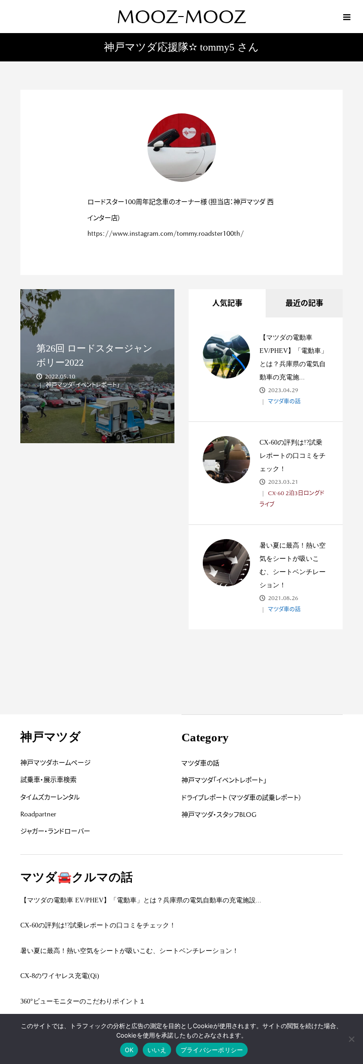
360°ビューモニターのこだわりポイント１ (83, 1001)
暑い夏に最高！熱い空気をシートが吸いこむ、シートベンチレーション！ (129, 950)
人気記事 (227, 303)
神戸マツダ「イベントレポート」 (224, 780)
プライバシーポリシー (212, 1050)
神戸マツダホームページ (55, 762)
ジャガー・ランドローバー (55, 831)
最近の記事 (304, 303)
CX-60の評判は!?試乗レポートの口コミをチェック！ (292, 455)
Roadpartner (38, 814)
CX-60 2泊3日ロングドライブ (291, 499)
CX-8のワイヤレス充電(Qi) (59, 975)
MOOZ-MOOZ (181, 16)
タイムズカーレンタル (50, 797)
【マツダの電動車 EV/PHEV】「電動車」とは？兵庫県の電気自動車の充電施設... (140, 900)
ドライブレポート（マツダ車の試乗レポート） (242, 797)
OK (129, 1050)
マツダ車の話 (284, 401)
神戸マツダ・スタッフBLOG (219, 814)
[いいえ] (351, 1039)
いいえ (156, 1050)
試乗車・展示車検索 (48, 779)
